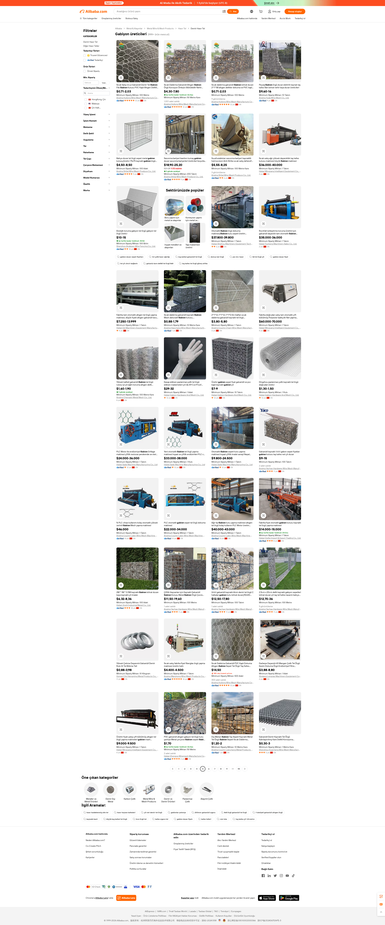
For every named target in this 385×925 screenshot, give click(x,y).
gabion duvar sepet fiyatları (131, 257)
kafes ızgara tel (161, 819)
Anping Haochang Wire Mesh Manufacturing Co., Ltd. (185, 328)
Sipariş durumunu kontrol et (274, 851)
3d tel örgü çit (258, 257)
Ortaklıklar (266, 863)
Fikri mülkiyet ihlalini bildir (229, 863)
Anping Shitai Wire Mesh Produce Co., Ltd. (136, 171)
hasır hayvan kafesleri (126, 812)
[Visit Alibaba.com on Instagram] (281, 875)
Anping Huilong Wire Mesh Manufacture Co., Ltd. (137, 98)
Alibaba (118, 28)
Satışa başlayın (268, 846)
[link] (381, 896)
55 (239, 769)
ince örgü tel (141, 819)
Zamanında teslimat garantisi (143, 851)
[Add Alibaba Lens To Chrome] (126, 898)
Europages (236, 911)
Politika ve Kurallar (138, 869)
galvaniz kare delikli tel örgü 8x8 (159, 263)
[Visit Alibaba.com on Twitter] (275, 875)
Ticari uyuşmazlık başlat (228, 851)
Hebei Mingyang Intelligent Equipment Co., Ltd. (280, 171)
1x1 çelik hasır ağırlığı (161, 257)
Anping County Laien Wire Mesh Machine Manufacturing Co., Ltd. (137, 535)
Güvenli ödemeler (138, 840)
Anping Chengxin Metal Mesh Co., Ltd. (134, 397)
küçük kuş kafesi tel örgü (116, 819)
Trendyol (224, 911)
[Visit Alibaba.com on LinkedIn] (269, 875)
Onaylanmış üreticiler (183, 843)
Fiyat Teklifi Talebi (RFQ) (185, 849)
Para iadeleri (223, 857)
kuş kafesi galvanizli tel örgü (190, 257)
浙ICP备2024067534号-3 (269, 920)
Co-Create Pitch (93, 846)
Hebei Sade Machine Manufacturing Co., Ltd (136, 464)
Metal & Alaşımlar (134, 28)
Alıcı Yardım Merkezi (226, 840)
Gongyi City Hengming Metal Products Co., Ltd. (137, 676)
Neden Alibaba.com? (95, 840)
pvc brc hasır (238, 257)
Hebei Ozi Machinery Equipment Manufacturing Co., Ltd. (137, 328)
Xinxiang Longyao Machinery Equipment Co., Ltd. (280, 676)
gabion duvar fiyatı (184, 819)
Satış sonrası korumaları (141, 857)
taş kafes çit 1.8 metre (245, 819)
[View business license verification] (219, 920)
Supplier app (187, 898)
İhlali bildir (222, 869)
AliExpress (149, 911)
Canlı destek (223, 846)
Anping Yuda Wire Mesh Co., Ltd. (274, 98)
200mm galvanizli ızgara (205, 812)
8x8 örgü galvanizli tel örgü (235, 812)
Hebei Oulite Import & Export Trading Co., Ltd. (280, 538)
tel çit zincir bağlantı (129, 263)
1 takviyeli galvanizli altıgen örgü (269, 812)
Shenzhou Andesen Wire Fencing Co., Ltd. (136, 246)
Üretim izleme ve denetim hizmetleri (146, 863)
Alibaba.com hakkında (97, 834)
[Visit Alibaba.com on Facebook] (263, 875)
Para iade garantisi (138, 846)
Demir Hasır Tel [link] (198, 28)
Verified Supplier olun (271, 857)
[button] (224, 11)
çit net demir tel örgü (153, 812)
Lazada (192, 911)
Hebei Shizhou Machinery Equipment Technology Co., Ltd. (232, 244)
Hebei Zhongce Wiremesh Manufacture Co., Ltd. (185, 756)
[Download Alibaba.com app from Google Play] (289, 898)
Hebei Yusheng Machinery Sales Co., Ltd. (278, 244)
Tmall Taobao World (178, 911)
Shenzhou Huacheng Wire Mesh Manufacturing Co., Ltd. (280, 750)
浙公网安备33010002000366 (242, 920)
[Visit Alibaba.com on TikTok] (293, 875)
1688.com (161, 911)
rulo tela (223, 819)
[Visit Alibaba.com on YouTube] (287, 875)
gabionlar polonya (178, 812)
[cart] (261, 12)
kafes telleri (206, 819)
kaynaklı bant (92, 819)
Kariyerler (90, 857)
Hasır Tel (182, 28)
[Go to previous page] (172, 769)
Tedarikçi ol (266, 840)
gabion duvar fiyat (280, 257)
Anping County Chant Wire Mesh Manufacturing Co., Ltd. (232, 328)
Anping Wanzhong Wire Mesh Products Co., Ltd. (185, 676)
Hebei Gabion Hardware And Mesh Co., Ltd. (184, 395)
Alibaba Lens (101, 898)
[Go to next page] (245, 769)
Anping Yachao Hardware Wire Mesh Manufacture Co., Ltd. (280, 468)
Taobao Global (204, 911)
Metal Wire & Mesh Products (160, 28)
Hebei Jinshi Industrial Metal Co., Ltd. (133, 605)
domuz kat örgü (217, 257)
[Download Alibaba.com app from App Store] (267, 898)
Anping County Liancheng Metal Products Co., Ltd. (232, 750)
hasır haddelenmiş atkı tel (97, 812)
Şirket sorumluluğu (94, 851)
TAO (216, 911)
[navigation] (97, 399)
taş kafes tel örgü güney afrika (195, 263)
